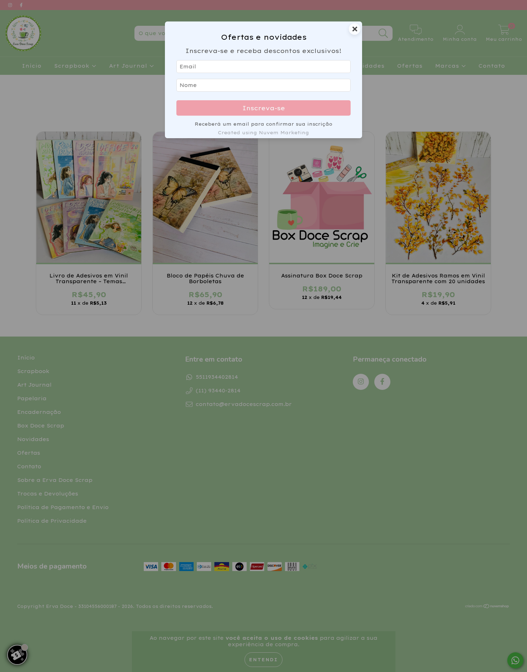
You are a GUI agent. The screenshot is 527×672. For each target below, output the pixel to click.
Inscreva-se (263, 108)
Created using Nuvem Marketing (263, 132)
